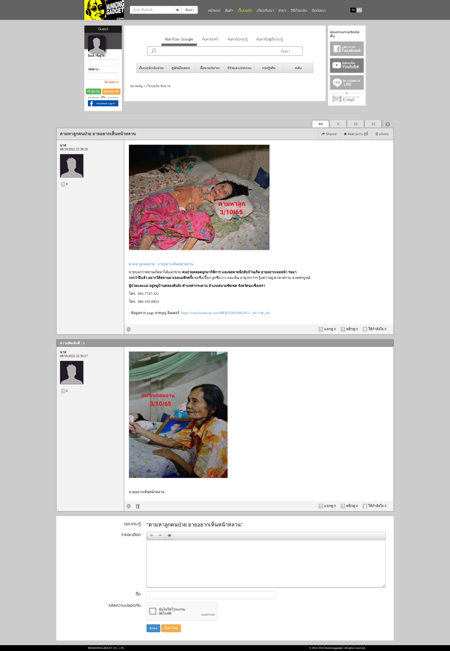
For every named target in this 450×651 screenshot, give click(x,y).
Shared (331, 134)
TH (353, 10)
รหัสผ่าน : (94, 69)
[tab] (179, 40)
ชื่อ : (139, 594)
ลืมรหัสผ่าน (111, 82)
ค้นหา (189, 10)
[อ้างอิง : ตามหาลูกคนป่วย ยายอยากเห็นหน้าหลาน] (129, 329)
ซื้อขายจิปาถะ (210, 67)
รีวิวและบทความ (239, 67)
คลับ (298, 67)
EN (359, 10)
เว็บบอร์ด (245, 10)
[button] (388, 124)
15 (373, 124)
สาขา (282, 10)
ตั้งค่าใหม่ (171, 628)
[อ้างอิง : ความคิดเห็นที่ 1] (129, 506)
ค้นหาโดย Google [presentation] (179, 39)
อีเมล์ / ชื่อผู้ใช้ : (97, 55)
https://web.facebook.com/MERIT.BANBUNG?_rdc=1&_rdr (225, 313)
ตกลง (153, 628)
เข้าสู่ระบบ (93, 91)
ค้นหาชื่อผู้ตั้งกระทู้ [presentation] (269, 39)
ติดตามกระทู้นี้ (357, 134)
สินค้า (229, 10)
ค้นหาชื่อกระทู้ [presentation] (238, 39)
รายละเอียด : (132, 535)
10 (356, 124)
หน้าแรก (214, 10)
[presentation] (151, 536)
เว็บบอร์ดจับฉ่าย (151, 67)
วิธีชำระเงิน (299, 10)
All (321, 124)
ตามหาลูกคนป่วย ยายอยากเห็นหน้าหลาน (161, 264)
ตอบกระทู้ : (133, 524)
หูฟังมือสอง (181, 67)
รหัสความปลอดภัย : (126, 606)
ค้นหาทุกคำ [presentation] (210, 39)
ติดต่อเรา (319, 10)
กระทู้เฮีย (268, 67)
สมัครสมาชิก (111, 91)
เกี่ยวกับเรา (265, 10)
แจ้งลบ (383, 134)
